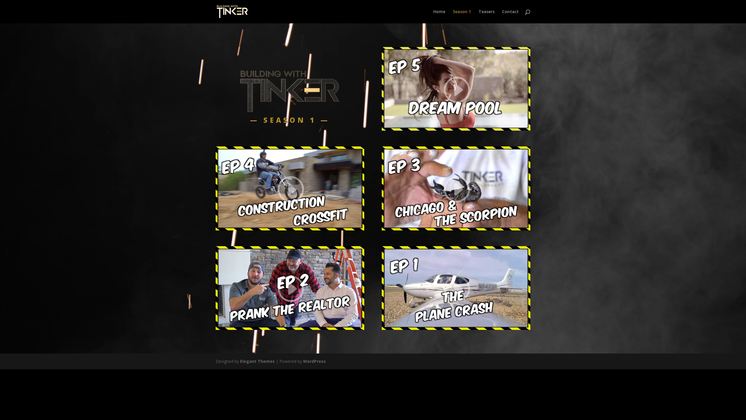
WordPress (314, 361)
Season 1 (462, 12)
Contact (510, 12)
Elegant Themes (257, 361)
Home (439, 12)
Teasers (486, 12)
